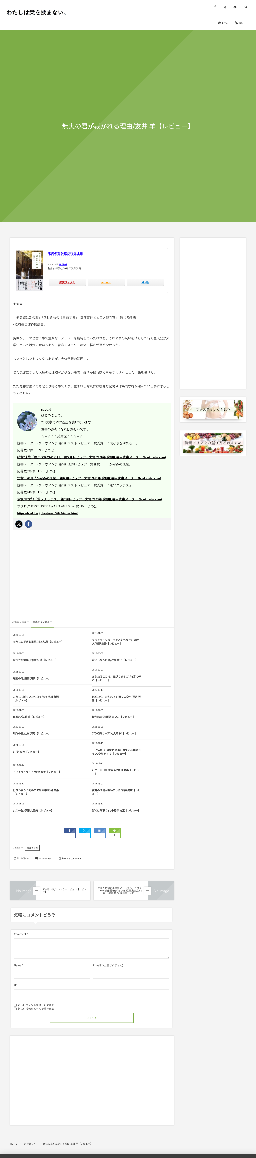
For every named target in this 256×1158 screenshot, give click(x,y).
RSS (240, 22)
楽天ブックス (67, 282)
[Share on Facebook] (215, 7)
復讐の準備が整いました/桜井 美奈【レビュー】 (116, 792)
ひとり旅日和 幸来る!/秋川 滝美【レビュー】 (115, 771)
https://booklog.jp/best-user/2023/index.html (47, 513)
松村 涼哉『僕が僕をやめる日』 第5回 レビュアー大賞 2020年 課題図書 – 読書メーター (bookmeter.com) (91, 457)
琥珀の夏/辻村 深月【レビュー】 (32, 733)
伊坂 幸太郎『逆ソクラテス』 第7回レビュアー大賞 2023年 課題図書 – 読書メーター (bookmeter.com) (89, 499)
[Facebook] (28, 524)
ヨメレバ (63, 264)
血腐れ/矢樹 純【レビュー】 (29, 717)
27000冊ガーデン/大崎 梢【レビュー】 (114, 733)
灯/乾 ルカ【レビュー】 (27, 752)
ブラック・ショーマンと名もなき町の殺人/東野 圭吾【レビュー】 (115, 641)
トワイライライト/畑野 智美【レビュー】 (37, 772)
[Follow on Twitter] (225, 7)
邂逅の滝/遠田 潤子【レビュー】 (32, 678)
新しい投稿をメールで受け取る (36, 1009)
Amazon (106, 282)
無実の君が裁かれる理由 (65, 253)
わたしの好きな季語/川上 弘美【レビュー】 (38, 642)
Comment (20, 934)
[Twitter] (19, 524)
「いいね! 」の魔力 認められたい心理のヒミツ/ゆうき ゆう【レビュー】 (116, 751)
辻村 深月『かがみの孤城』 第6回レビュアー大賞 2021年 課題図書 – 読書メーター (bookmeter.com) (89, 478)
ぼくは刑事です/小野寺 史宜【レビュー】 (116, 810)
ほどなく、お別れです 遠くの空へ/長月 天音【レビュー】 (116, 698)
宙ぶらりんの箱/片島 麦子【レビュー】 (115, 660)
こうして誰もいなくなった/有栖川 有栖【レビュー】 (36, 698)
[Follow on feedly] (235, 7)
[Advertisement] (92, 576)
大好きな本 (32, 847)
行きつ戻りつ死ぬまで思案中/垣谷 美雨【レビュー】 (36, 792)
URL (16, 985)
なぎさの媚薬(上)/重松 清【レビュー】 (35, 660)
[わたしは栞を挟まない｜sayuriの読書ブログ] (36, 12)
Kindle (145, 282)
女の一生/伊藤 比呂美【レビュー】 (33, 810)
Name (17, 965)
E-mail (97, 965)
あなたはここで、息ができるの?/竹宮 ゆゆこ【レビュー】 (116, 678)
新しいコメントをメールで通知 (36, 1005)
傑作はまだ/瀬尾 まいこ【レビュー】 (113, 717)
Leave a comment (71, 858)
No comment (45, 858)
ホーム (224, 22)
